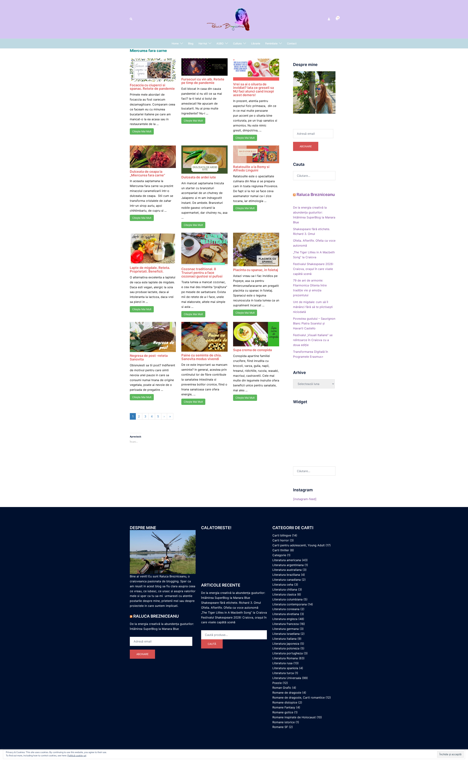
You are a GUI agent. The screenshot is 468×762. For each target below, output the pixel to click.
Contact (292, 43)
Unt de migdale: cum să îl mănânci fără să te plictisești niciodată (313, 307)
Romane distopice (284, 702)
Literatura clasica (284, 594)
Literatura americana (286, 560)
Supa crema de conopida (252, 350)
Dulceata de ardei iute (198, 177)
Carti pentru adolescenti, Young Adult (298, 545)
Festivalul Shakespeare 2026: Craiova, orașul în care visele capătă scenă (313, 269)
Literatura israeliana (286, 634)
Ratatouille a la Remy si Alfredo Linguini (251, 168)
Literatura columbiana (287, 599)
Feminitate (271, 43)
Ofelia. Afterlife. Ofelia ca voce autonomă (229, 607)
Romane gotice (282, 712)
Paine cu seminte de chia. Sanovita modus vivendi (201, 357)
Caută (212, 643)
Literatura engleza (284, 619)
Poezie (277, 683)
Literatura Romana (285, 658)
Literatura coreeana (285, 609)
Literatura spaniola (285, 668)
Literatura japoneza (285, 643)
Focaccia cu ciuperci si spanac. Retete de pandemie (152, 87)
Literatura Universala (286, 678)
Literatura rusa (282, 663)
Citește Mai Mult (141, 131)
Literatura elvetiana (285, 614)
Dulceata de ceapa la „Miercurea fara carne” (147, 173)
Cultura (237, 43)
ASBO (220, 43)
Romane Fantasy (283, 707)
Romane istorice (283, 722)
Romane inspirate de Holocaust (294, 717)
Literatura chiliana (284, 589)
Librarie (255, 43)
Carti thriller (280, 550)
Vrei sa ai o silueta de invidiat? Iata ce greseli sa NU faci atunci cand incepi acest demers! (253, 89)
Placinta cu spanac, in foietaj (255, 270)
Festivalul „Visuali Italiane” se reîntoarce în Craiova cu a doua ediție (313, 340)
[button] (131, 19)
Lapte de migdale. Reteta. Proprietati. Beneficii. (150, 269)
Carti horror (280, 540)
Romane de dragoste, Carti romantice (298, 697)
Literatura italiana (284, 638)
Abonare (306, 146)
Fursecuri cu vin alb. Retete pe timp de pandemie (202, 81)
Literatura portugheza (287, 653)
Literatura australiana (287, 570)
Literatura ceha (282, 584)
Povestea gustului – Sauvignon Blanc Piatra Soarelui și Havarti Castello (314, 323)
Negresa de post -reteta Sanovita (149, 357)
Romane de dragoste (286, 692)
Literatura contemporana (289, 604)
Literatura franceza (285, 624)
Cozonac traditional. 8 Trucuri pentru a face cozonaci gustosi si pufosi (201, 272)
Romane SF (280, 727)
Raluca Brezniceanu (316, 194)
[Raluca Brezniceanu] (234, 19)
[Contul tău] (329, 19)
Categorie (279, 555)
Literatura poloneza (285, 648)
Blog (190, 43)
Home (175, 43)
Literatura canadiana (286, 579)
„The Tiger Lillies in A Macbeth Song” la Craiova (234, 612)
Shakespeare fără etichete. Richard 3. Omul (231, 602)
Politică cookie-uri (76, 755)
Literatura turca (283, 673)
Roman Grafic (281, 687)
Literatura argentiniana (288, 565)
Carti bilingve (281, 535)
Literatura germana (285, 629)
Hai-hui (203, 43)
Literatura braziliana (286, 574)
